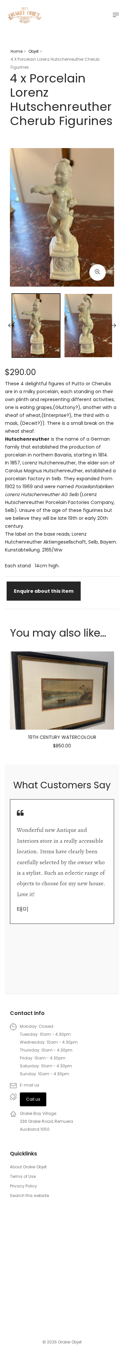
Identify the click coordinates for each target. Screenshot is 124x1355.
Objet (33, 51)
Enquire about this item (43, 591)
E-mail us (29, 1085)
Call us (33, 1099)
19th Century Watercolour (62, 737)
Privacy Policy (23, 1186)
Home (16, 51)
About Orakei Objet (28, 1167)
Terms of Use (23, 1176)
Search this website (29, 1195)
